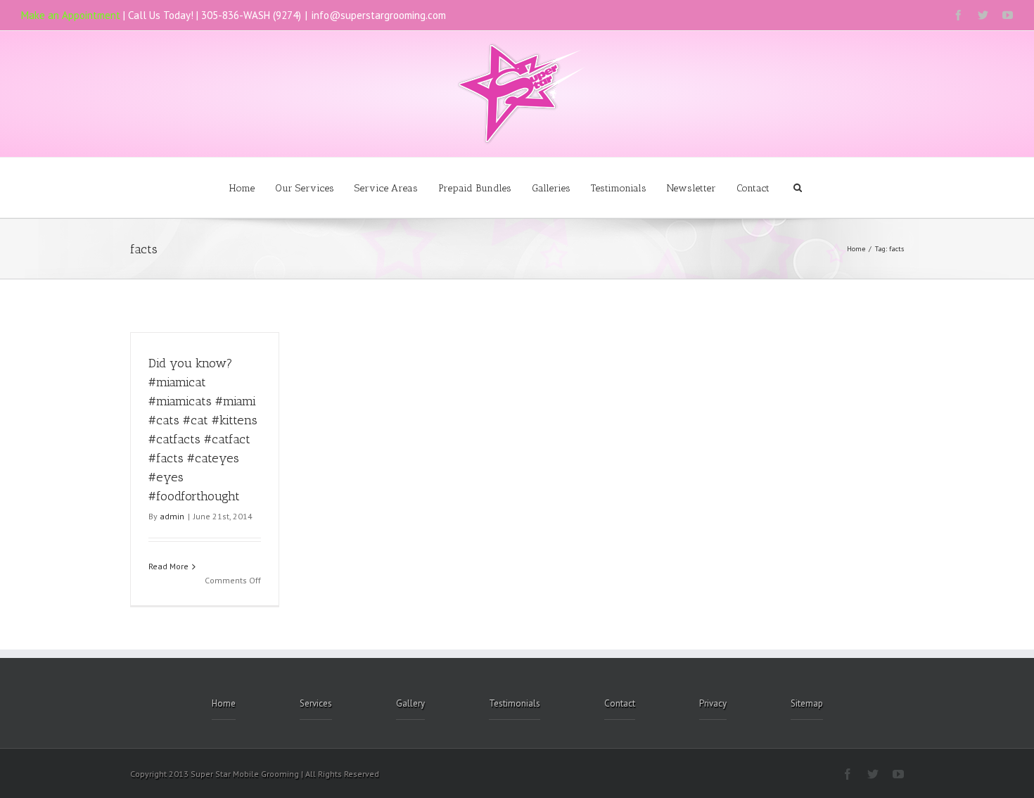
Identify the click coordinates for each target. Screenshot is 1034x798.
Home (242, 188)
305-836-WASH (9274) (251, 15)
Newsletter (691, 188)
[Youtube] (1007, 15)
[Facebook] (958, 15)
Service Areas (386, 188)
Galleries (551, 188)
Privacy (713, 703)
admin (172, 516)
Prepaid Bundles (474, 188)
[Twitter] (983, 15)
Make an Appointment (70, 15)
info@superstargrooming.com (379, 15)
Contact (753, 188)
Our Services (304, 188)
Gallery (410, 703)
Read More (168, 566)
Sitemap (807, 703)
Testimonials (618, 188)
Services (316, 703)
